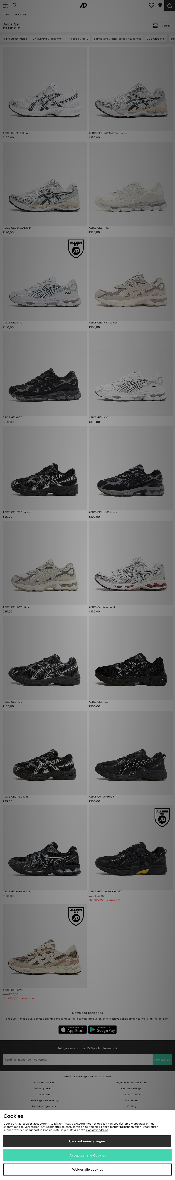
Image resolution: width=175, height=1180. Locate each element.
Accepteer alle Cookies (87, 1155)
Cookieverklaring (97, 1130)
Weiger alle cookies (87, 1169)
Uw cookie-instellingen (87, 1141)
